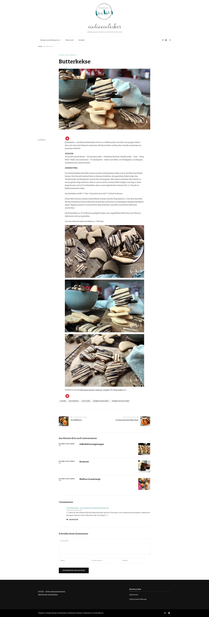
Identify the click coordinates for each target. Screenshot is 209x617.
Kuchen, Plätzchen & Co (68, 55)
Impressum (133, 595)
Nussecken (118, 390)
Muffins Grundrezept (89, 479)
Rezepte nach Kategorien (49, 40)
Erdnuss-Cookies (102, 390)
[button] (67, 138)
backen (63, 401)
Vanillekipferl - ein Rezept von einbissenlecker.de (87, 508)
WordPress (99, 613)
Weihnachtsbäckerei (101, 401)
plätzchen (86, 401)
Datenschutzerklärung (137, 599)
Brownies (84, 461)
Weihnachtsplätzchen (120, 401)
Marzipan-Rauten (87, 390)
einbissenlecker (104, 26)
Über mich (69, 40)
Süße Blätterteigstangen (91, 444)
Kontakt (82, 40)
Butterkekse (74, 401)
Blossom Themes (76, 613)
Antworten (73, 519)
